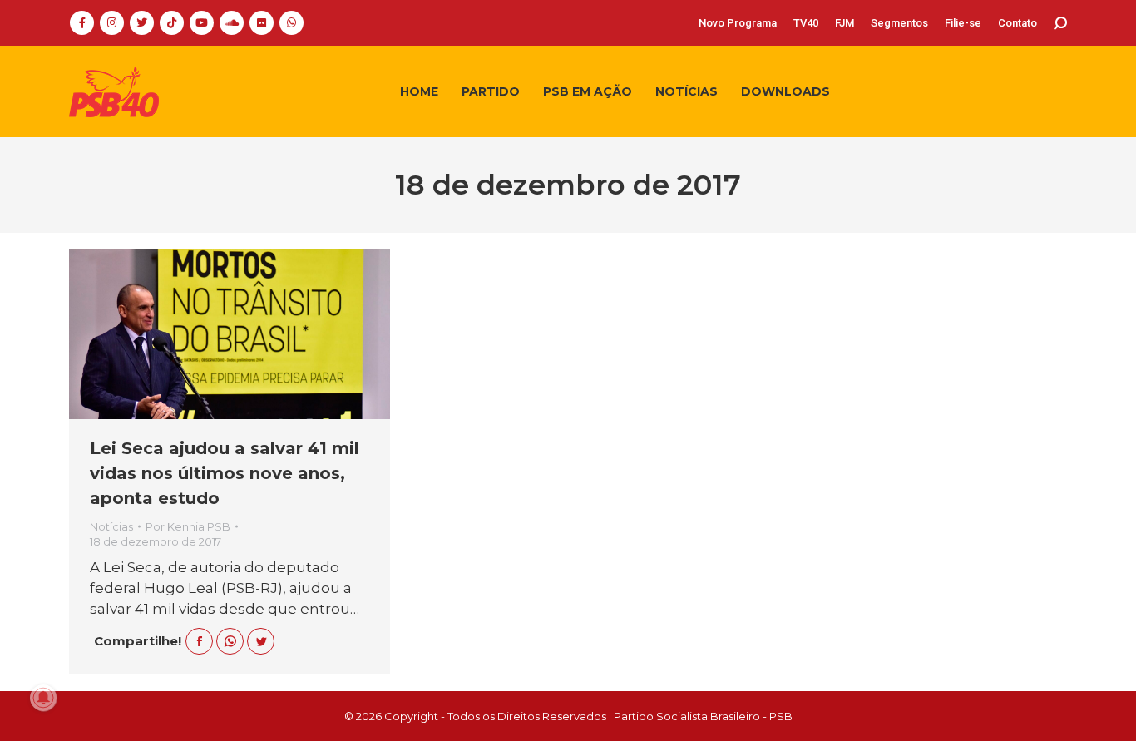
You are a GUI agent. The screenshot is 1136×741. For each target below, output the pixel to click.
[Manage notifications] (43, 697)
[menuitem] (738, 23)
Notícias (111, 526)
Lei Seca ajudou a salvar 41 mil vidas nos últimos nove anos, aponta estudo (224, 473)
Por (188, 526)
